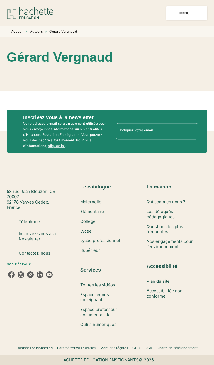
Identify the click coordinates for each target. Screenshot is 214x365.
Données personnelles (34, 348)
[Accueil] (30, 13)
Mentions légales (114, 348)
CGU (136, 348)
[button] (115, 75)
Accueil (17, 31)
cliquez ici (56, 146)
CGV (148, 348)
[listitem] (11, 274)
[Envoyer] (191, 131)
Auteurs (36, 31)
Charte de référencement (177, 348)
